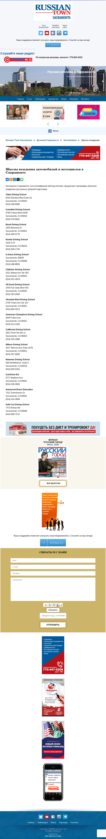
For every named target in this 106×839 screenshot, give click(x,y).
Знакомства (53, 99)
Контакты (85, 99)
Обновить (53, 610)
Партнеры (74, 99)
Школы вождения (90, 140)
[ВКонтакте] (7, 179)
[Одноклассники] (10, 179)
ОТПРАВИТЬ (53, 625)
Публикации (40, 99)
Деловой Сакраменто (48, 140)
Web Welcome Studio (53, 836)
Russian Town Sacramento (19, 140)
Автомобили (70, 140)
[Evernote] (21, 179)
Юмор (63, 99)
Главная (20, 99)
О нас (29, 99)
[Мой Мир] (14, 179)
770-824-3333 (75, 57)
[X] (18, 179)
